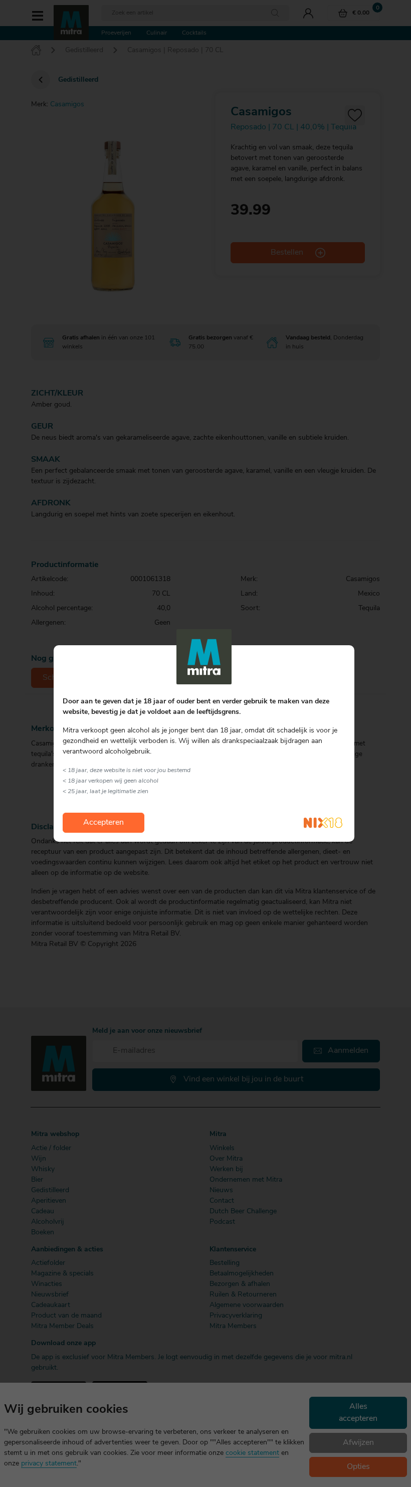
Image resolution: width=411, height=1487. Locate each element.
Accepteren (103, 823)
